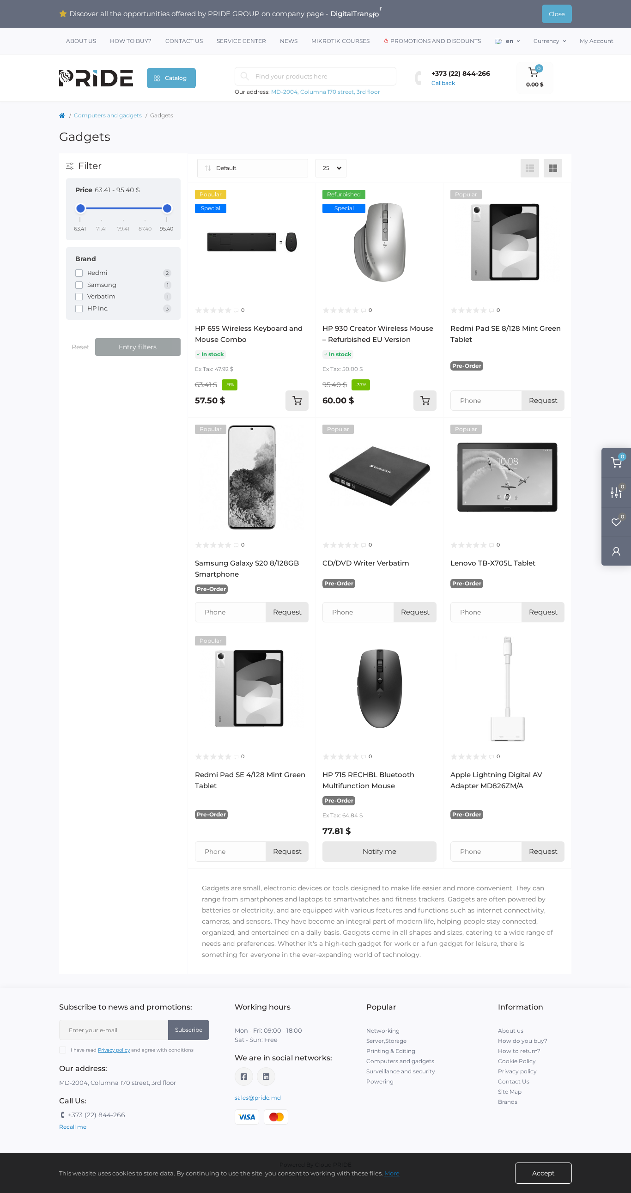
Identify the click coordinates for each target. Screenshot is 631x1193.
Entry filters (138, 347)
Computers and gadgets (108, 115)
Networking (383, 1030)
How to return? (519, 1050)
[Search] (245, 76)
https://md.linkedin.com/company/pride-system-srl (266, 1076)
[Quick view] (302, 197)
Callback (443, 82)
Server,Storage (386, 1040)
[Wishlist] (302, 214)
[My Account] (616, 550)
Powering (380, 1081)
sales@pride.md (258, 1097)
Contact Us (184, 40)
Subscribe (188, 1029)
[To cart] (297, 400)
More (392, 1173)
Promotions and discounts (435, 40)
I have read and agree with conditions (132, 1050)
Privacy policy (114, 1050)
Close (557, 14)
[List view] (530, 168)
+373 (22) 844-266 (460, 73)
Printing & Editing (390, 1050)
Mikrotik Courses (340, 40)
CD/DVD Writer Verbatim (365, 563)
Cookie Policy (517, 1061)
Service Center (241, 40)
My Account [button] (596, 40)
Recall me (72, 1126)
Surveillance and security (400, 1071)
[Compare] (302, 232)
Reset (81, 347)
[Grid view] (553, 168)
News (288, 40)
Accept (543, 1173)
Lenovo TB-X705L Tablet (492, 563)
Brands (507, 1101)
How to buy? (131, 40)
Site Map (510, 1091)
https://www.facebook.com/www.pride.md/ (244, 1076)
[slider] (80, 208)
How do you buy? (522, 1040)
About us (81, 40)
